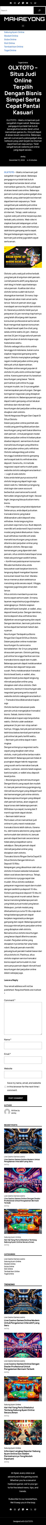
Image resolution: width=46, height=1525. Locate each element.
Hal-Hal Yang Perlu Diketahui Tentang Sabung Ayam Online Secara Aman (20, 1241)
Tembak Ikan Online (13, 46)
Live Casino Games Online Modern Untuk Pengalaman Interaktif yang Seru (22, 1160)
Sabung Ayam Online (14, 32)
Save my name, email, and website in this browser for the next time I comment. (24, 1086)
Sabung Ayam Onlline (12, 1237)
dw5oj (23, 156)
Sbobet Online (11, 35)
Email (7, 1053)
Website (8, 1068)
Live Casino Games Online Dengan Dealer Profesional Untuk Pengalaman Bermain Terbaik (22, 1201)
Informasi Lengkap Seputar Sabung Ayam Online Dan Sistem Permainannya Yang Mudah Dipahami (22, 1455)
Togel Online (10, 50)
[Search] (39, 10)
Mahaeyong (24, 19)
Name (7, 1039)
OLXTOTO (9, 172)
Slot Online (9, 43)
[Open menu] (23, 25)
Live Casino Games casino (14, 1156)
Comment (9, 1000)
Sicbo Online (10, 39)
